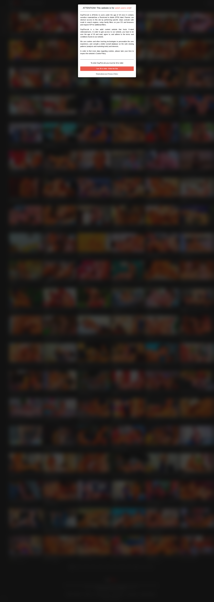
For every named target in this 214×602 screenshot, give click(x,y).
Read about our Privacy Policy (107, 74)
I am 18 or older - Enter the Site (107, 68)
